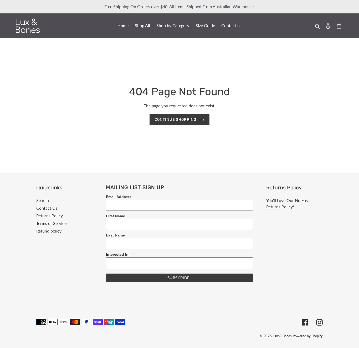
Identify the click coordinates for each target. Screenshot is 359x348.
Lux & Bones (282, 336)
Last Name (115, 235)
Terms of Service (51, 223)
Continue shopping (176, 119)
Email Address (118, 197)
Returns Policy (49, 215)
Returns (273, 206)
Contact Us (46, 207)
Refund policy (48, 230)
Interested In (117, 254)
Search (42, 200)
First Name (115, 216)
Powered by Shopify (308, 336)
